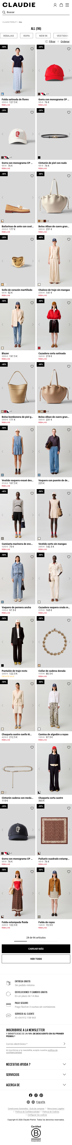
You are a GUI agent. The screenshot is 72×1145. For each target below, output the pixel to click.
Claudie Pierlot (9, 22)
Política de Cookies (50, 1112)
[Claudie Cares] (36, 1133)
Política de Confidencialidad (27, 1112)
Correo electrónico (16, 1044)
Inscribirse (64, 1043)
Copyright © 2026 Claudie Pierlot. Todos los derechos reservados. (36, 1120)
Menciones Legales (55, 1108)
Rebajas (8, 35)
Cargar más (36, 948)
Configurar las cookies (37, 1115)
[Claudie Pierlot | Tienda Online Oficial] (18, 4)
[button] (55, 4)
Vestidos (63, 35)
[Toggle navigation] (67, 5)
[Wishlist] (32, 48)
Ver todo (36, 958)
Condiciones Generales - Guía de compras (26, 1108)
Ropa (26, 35)
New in (43, 35)
